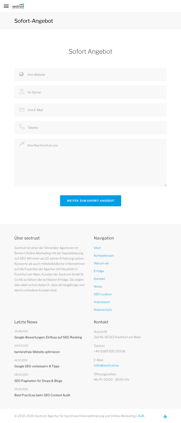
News (98, 286)
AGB (141, 416)
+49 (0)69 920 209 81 (109, 351)
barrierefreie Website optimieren (37, 352)
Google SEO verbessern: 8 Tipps (36, 366)
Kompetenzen (104, 255)
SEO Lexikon (103, 294)
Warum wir (101, 263)
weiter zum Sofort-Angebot (90, 200)
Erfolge (99, 271)
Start (97, 248)
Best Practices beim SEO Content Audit (42, 395)
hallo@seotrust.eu (106, 365)
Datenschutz (103, 309)
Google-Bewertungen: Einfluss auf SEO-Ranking (48, 337)
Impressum (102, 302)
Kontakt (99, 279)
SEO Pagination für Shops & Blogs (38, 381)
